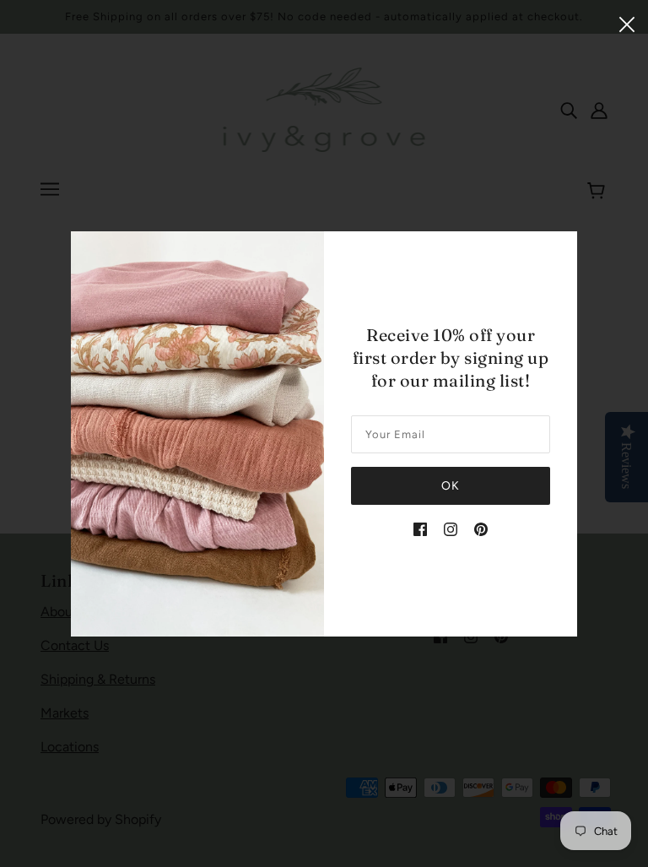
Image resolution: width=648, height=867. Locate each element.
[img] (420, 528)
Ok (450, 486)
